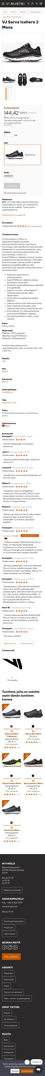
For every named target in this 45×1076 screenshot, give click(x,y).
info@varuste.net (9, 906)
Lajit (5, 12)
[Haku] (29, 4)
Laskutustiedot (9, 934)
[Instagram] (10, 947)
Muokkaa (15, 1071)
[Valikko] (3, 4)
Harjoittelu (7, 402)
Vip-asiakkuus (9, 1019)
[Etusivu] (16, 4)
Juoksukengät (35, 12)
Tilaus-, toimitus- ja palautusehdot (17, 998)
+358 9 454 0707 (14, 902)
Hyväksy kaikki (27, 1071)
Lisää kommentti (26, 643)
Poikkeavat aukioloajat (12, 890)
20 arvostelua (34, 226)
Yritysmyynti (8, 927)
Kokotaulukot (9, 1046)
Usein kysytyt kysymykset (13, 921)
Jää (3, 361)
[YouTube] (15, 947)
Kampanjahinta (11, 108)
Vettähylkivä (7, 392)
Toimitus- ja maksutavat (13, 992)
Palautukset (8, 973)
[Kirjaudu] (32, 3)
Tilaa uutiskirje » (11, 956)
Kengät (23, 12)
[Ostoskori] (37, 3)
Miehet (5, 382)
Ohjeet (6, 986)
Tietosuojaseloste (10, 1025)
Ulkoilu (14, 12)
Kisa (14, 402)
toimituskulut (32, 113)
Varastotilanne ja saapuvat (13, 215)
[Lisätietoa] (5, 117)
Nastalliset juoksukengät (12, 17)
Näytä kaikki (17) (10, 643)
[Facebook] (4, 947)
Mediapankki (9, 1052)
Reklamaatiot (9, 979)
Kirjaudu (7, 1013)
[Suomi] (41, 3)
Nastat (5, 371)
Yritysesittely (9, 1058)
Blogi (6, 1040)
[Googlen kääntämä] (10, 535)
